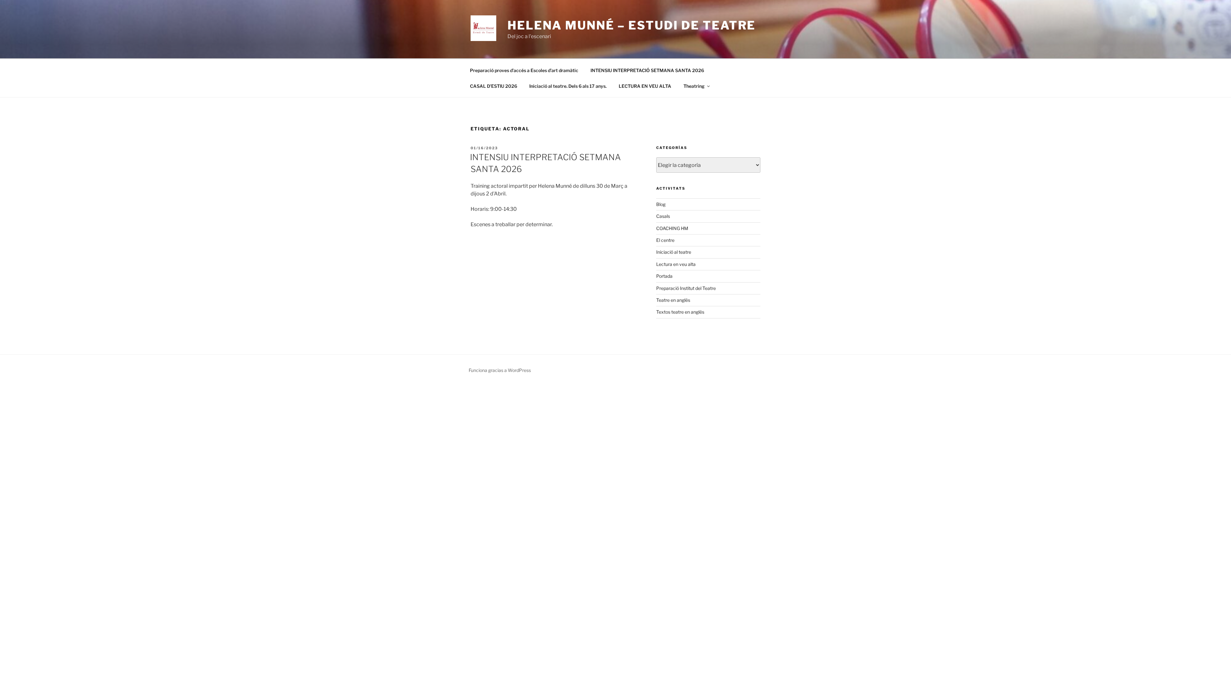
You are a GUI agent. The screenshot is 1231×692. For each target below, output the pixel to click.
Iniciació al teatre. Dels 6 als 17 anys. (568, 86)
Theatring (694, 86)
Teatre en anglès (673, 300)
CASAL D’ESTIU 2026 (493, 86)
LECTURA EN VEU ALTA (645, 86)
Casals (663, 216)
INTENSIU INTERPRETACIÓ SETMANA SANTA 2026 (647, 70)
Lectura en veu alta (676, 264)
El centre (665, 240)
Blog (661, 204)
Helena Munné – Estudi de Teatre (631, 25)
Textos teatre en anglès (680, 312)
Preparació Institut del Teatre (686, 288)
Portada (664, 276)
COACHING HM (672, 228)
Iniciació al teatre (673, 252)
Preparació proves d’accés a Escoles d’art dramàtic (524, 70)
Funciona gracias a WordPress (500, 370)
